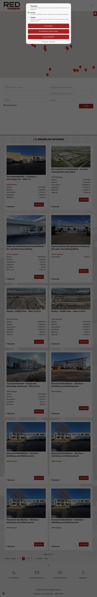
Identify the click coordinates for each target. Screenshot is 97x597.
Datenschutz (45, 41)
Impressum (52, 41)
